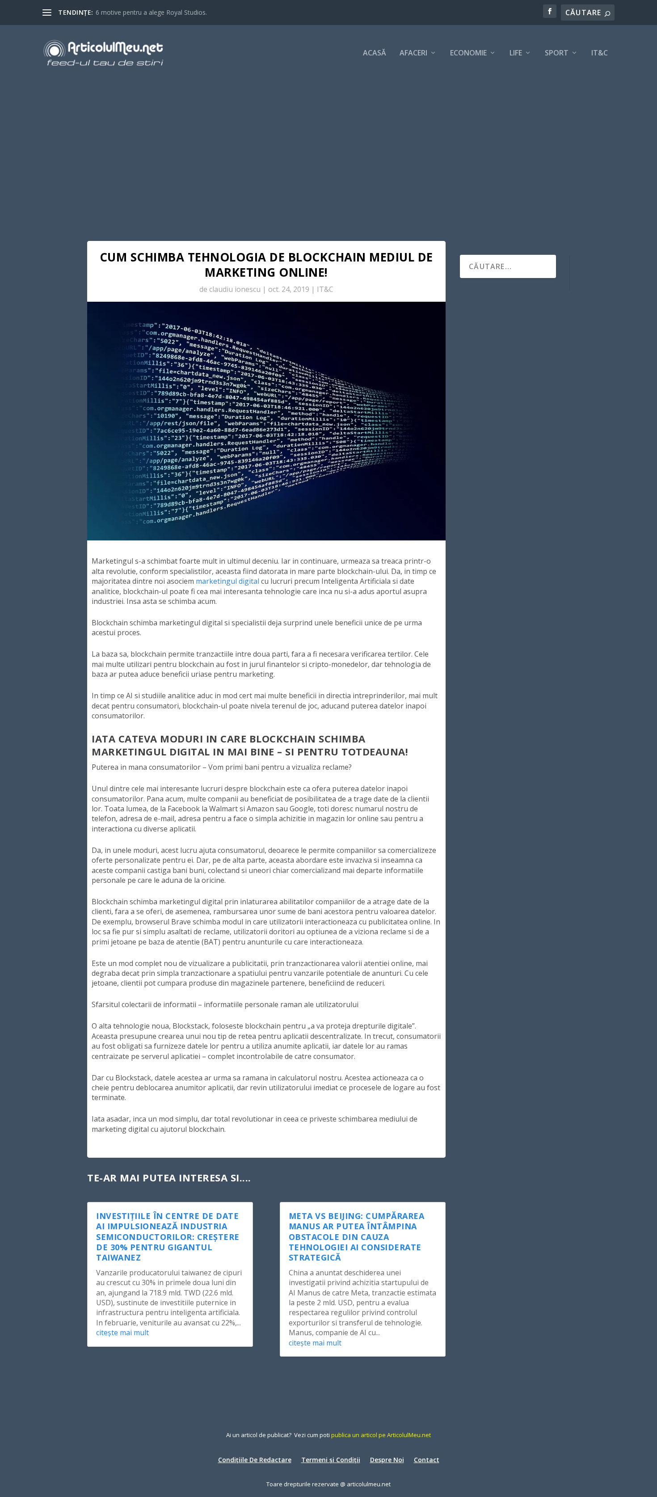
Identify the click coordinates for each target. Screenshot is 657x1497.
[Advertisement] (328, 147)
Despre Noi (387, 1459)
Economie (468, 53)
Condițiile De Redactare (254, 1459)
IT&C (599, 53)
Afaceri (413, 53)
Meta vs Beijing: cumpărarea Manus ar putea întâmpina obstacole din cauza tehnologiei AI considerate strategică (357, 1236)
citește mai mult (122, 1332)
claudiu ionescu (235, 289)
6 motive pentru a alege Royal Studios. (151, 12)
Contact (426, 1459)
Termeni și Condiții (330, 1459)
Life (516, 53)
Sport (557, 53)
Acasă (374, 53)
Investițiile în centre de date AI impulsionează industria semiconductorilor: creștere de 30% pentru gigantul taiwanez (168, 1236)
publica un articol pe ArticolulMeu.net (381, 1435)
